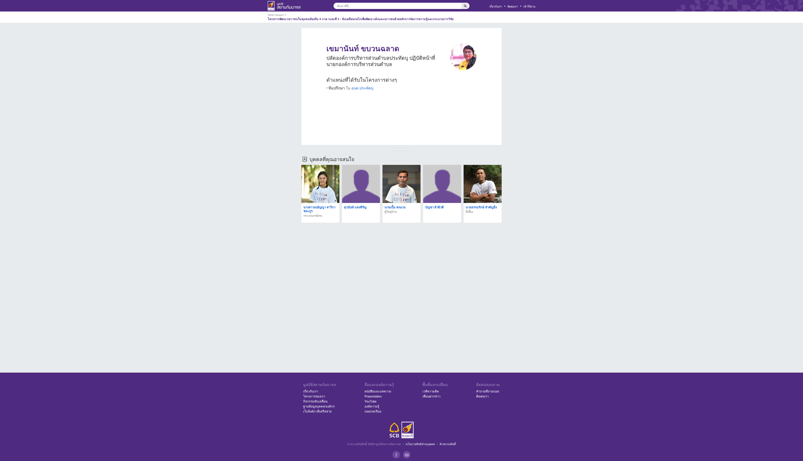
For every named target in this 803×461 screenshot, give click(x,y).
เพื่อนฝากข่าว (431, 396)
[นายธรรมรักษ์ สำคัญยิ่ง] (483, 184)
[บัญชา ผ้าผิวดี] (442, 184)
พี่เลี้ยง (469, 212)
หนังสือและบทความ (377, 391)
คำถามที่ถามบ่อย (487, 391)
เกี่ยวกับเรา (495, 6)
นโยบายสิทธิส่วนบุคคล (420, 444)
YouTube (370, 401)
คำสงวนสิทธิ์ (448, 444)
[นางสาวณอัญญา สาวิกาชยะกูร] (320, 184)
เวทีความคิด (430, 391)
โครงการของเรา (314, 396)
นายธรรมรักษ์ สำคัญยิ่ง (481, 207)
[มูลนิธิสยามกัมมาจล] (408, 430)
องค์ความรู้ (371, 406)
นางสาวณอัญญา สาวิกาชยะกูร (319, 209)
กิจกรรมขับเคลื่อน (315, 401)
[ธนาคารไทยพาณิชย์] (394, 430)
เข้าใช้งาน (529, 6)
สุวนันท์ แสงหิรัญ (355, 207)
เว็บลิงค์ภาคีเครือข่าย (317, 411)
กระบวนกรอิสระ (312, 216)
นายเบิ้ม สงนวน (395, 207)
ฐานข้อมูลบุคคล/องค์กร (319, 406)
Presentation (373, 396)
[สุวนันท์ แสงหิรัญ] (361, 184)
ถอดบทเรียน (372, 411)
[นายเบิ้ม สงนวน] (401, 184)
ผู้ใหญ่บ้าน (391, 212)
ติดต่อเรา (513, 6)
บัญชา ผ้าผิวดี (434, 207)
